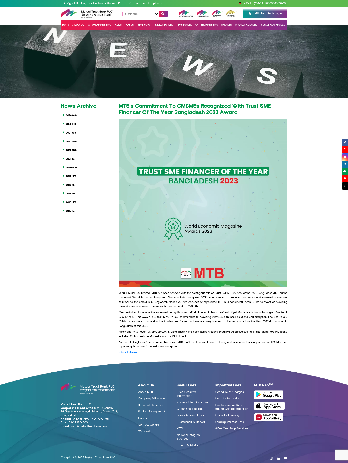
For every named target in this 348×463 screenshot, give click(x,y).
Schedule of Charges (229, 392)
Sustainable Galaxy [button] (273, 24)
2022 (68, 150)
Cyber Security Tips (190, 409)
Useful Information (227, 398)
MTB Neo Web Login (268, 13)
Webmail (144, 431)
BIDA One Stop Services (231, 428)
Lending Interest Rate (229, 422)
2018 (68, 185)
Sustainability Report (191, 422)
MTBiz (181, 428)
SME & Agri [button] (144, 24)
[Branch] (345, 186)
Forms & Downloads (191, 415)
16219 (259, 3)
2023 (68, 141)
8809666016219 (275, 3)
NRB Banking (184, 24)
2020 (69, 167)
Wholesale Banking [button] (99, 24)
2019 (68, 176)
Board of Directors (150, 405)
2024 (69, 133)
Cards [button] (130, 24)
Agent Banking (77, 3)
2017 (68, 193)
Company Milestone (151, 398)
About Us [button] (78, 24)
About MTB (145, 392)
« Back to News (128, 352)
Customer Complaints (147, 3)
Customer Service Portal (109, 3)
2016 (68, 202)
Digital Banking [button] (164, 24)
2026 (69, 115)
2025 (68, 124)
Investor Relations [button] (246, 24)
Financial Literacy (227, 415)
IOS (336, 161)
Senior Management (151, 411)
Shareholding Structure (192, 402)
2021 (68, 159)
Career (142, 418)
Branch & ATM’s (187, 445)
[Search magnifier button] (162, 14)
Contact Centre (148, 424)
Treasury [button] (226, 24)
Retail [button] (118, 24)
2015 (68, 211)
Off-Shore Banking (206, 24)
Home (65, 24)
